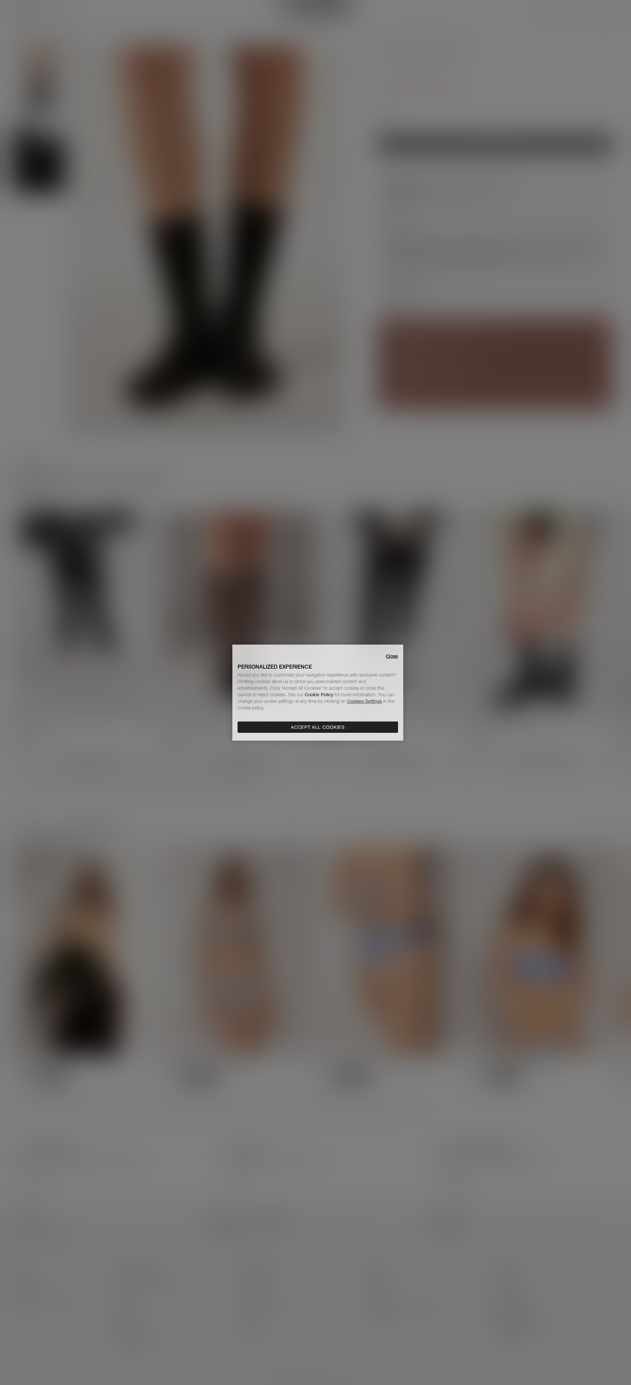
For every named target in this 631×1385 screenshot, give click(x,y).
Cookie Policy (319, 695)
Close (392, 655)
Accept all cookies (318, 727)
